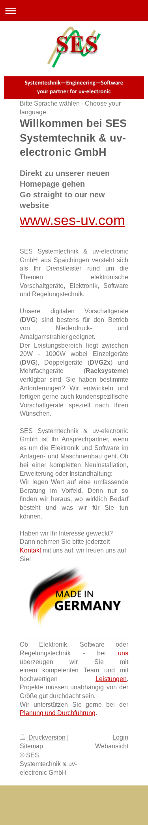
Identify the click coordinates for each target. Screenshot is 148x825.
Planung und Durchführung (58, 713)
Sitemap (31, 746)
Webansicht (111, 746)
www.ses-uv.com (72, 220)
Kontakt (30, 550)
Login (120, 737)
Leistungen (111, 679)
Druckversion (47, 737)
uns (123, 653)
